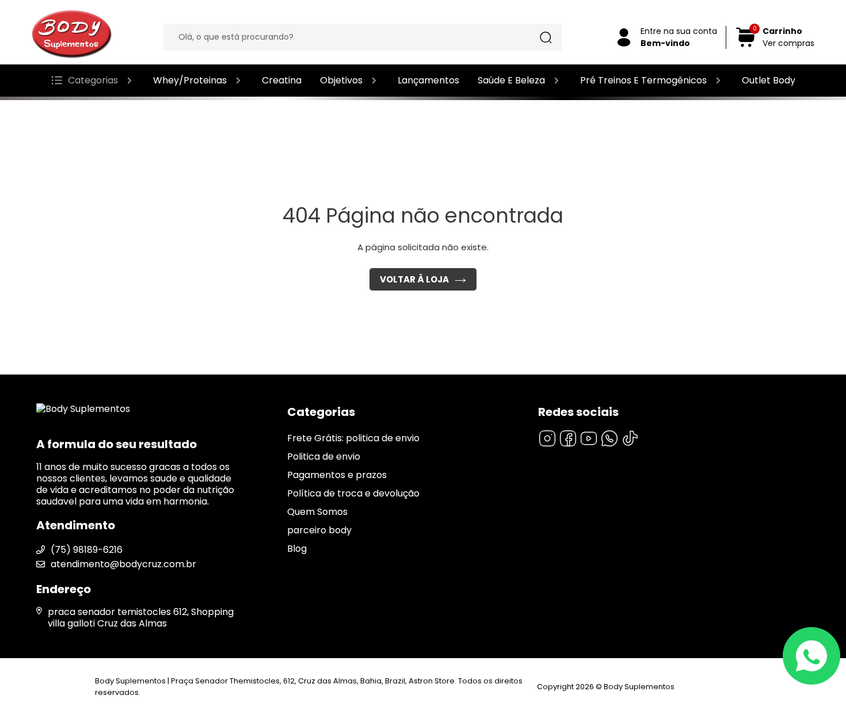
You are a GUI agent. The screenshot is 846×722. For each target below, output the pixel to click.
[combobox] (354, 37)
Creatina (282, 80)
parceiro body (319, 530)
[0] (746, 45)
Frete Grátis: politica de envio (353, 438)
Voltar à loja (414, 279)
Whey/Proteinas (190, 80)
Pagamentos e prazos (337, 475)
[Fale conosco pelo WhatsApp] (811, 656)
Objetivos (341, 80)
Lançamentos (428, 80)
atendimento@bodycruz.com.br (123, 564)
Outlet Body (768, 80)
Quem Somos (317, 511)
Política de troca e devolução (353, 493)
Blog (297, 548)
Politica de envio (323, 456)
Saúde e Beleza (511, 80)
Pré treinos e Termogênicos (643, 80)
